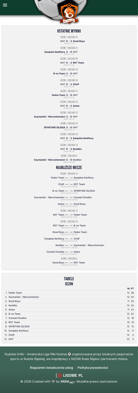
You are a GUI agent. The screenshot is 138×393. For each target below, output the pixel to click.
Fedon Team (15, 292)
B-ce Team (15, 313)
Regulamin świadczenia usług (51, 367)
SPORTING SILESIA (19, 326)
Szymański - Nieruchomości (24, 297)
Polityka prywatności (93, 367)
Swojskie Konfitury (19, 330)
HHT (11, 339)
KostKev (13, 305)
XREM (67, 381)
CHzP (12, 335)
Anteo (12, 309)
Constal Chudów (17, 318)
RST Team (14, 322)
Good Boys (14, 301)
